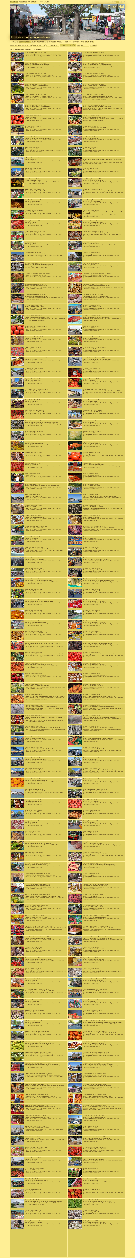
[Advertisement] (39, 1243)
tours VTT (44, 2)
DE (120, 2)
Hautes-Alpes (39, 45)
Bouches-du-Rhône (68, 45)
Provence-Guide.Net (107, 7)
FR (118, 2)
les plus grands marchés (76, 42)
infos (113, 2)
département (24, 42)
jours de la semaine (39, 42)
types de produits (56, 42)
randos (31, 2)
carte (90, 42)
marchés (14, 2)
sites (37, 2)
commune (14, 42)
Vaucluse (85, 45)
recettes (23, 2)
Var (78, 45)
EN (124, 2)
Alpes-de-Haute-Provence (21, 45)
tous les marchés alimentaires (30, 37)
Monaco (93, 45)
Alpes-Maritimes (52, 45)
